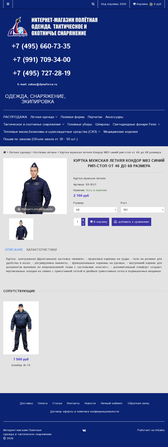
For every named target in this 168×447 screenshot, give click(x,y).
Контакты (73, 403)
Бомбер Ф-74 (21, 365)
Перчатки (95, 117)
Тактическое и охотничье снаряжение (32, 124)
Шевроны (102, 124)
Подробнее (23, 328)
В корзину (100, 222)
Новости (90, 403)
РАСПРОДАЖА (15, 117)
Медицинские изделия (120, 131)
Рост (124, 203)
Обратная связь (138, 403)
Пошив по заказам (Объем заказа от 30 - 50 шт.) (40, 139)
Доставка (26, 403)
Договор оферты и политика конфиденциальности (84, 412)
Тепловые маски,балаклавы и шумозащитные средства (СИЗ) (50, 131)
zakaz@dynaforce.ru (42, 84)
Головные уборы (79, 124)
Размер (78, 203)
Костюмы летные (45, 152)
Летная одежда (42, 117)
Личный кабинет (111, 403)
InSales (160, 430)
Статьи (56, 403)
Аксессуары (114, 117)
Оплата (42, 403)
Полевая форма (72, 117)
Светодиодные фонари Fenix (134, 124)
